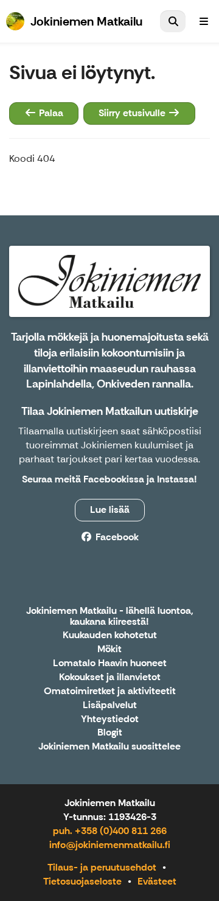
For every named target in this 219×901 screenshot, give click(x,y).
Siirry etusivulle (133, 112)
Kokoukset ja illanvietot (110, 677)
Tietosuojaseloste (82, 881)
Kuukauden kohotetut (110, 635)
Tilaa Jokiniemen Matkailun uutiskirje (109, 411)
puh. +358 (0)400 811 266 (110, 830)
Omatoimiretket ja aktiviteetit (110, 691)
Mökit (109, 649)
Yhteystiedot (110, 719)
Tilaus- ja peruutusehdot (101, 867)
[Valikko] (204, 21)
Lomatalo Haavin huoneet (110, 663)
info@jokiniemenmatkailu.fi (109, 844)
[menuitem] (173, 21)
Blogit (109, 733)
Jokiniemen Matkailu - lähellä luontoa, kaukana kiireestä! (109, 616)
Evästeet (156, 881)
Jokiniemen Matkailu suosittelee (109, 747)
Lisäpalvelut (110, 705)
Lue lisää (110, 509)
